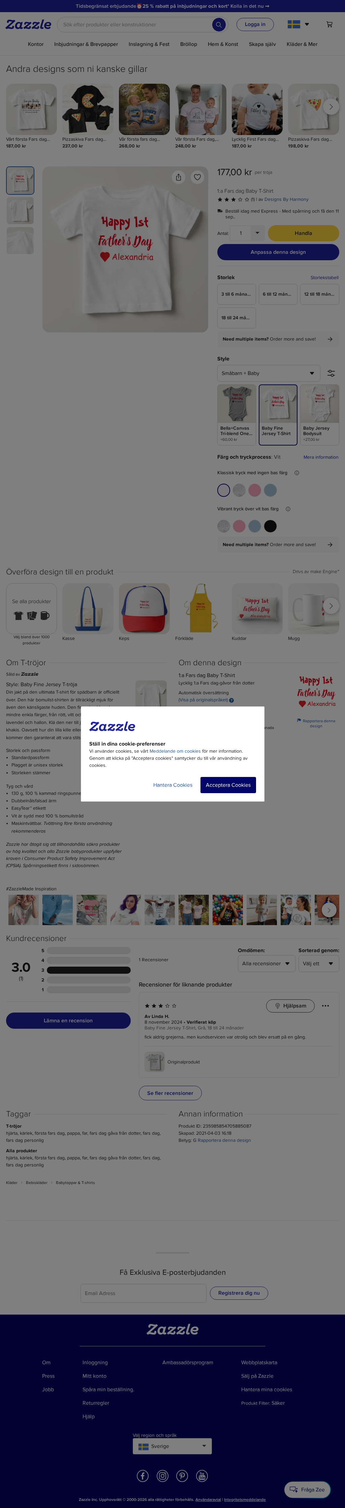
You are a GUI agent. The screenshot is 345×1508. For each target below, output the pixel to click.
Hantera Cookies (172, 785)
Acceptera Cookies (228, 785)
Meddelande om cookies (175, 751)
